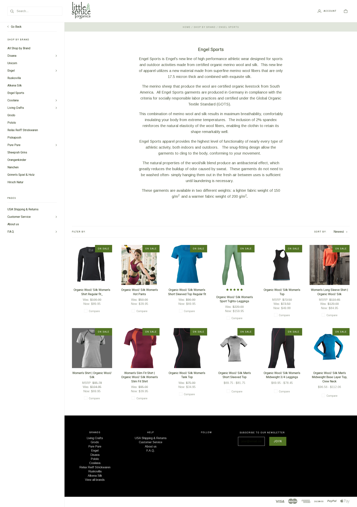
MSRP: (277, 299)
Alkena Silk (14, 85)
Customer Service (19, 217)
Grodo (11, 115)
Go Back (16, 26)
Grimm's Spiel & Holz (21, 175)
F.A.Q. (10, 231)
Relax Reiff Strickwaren (94, 467)
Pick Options (92, 259)
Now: (87, 303)
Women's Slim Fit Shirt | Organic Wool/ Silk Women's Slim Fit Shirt (139, 377)
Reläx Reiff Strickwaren (22, 130)
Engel (11, 70)
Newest (339, 231)
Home (187, 27)
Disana (11, 55)
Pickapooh (14, 137)
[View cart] (345, 11)
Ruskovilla (14, 78)
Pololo (11, 122)
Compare (94, 311)
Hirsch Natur (15, 182)
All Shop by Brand (18, 48)
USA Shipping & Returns (22, 209)
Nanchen (13, 167)
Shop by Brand (205, 27)
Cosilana (13, 100)
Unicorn (12, 63)
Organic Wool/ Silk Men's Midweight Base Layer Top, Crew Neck (329, 377)
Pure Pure (13, 145)
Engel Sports (15, 93)
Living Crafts (15, 108)
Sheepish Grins (17, 152)
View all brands (95, 479)
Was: (86, 299)
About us (13, 224)
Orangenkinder (16, 160)
